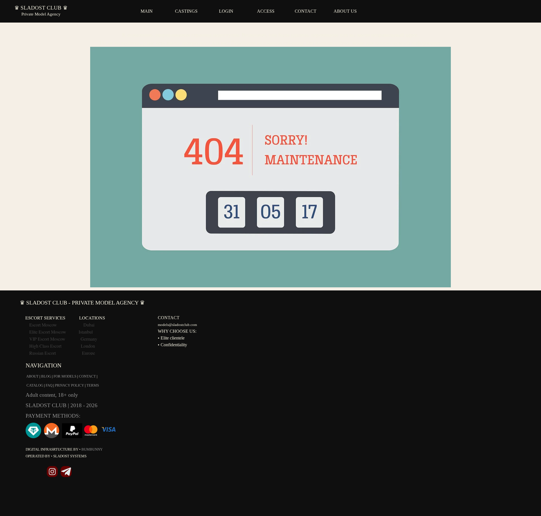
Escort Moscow (43, 325)
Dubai (88, 325)
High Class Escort (45, 346)
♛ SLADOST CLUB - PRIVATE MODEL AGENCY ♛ (82, 302)
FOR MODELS (65, 376)
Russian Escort (43, 353)
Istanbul (86, 332)
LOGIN (226, 11)
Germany (89, 339)
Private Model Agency (41, 14)
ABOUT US (345, 11)
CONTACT (305, 11)
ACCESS (265, 11)
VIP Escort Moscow (47, 339)
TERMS (93, 385)
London (88, 346)
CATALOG (34, 385)
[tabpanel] (270, 156)
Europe (88, 353)
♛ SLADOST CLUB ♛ (41, 8)
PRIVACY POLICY (69, 385)
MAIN (147, 11)
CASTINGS (186, 11)
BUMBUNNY (92, 449)
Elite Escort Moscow (47, 332)
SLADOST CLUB (47, 405)
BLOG (46, 376)
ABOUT (32, 376)
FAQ (49, 385)
